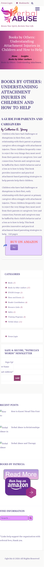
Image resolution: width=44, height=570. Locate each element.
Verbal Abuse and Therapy (23, 443)
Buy (14, 247)
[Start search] (32, 3)
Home (14, 56)
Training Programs (15, 317)
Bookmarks (24, 3)
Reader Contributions (16, 302)
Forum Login (6, 3)
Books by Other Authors (20, 59)
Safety (10, 312)
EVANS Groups (14, 292)
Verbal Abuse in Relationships (25, 427)
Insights (25, 56)
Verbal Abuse (13, 322)
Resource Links (14, 307)
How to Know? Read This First (25, 411)
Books (10, 283)
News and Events (14, 297)
